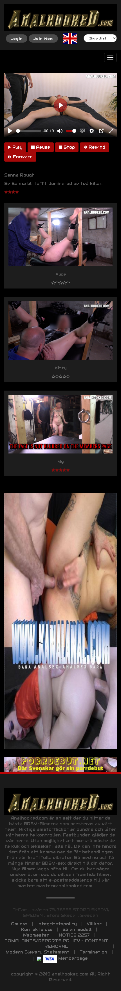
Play (17, 147)
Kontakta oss (37, 929)
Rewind (96, 147)
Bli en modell (76, 929)
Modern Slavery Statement (38, 952)
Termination (93, 952)
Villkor (94, 923)
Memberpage (73, 958)
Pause (42, 147)
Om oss (19, 923)
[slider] (28, 131)
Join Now (43, 38)
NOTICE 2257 (74, 935)
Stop (68, 147)
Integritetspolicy (57, 923)
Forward (22, 156)
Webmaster (36, 935)
